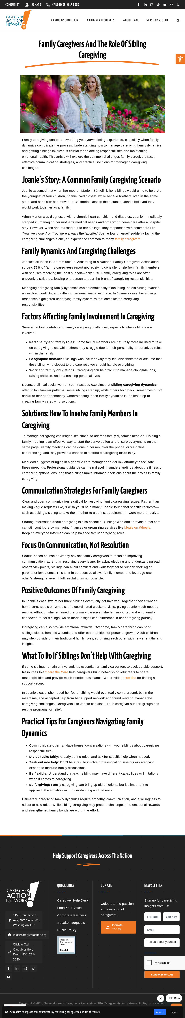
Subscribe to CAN (162, 974)
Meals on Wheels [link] (137, 527)
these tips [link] (129, 678)
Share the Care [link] (56, 672)
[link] (180, 59)
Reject (174, 1012)
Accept (160, 1012)
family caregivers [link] (127, 239)
